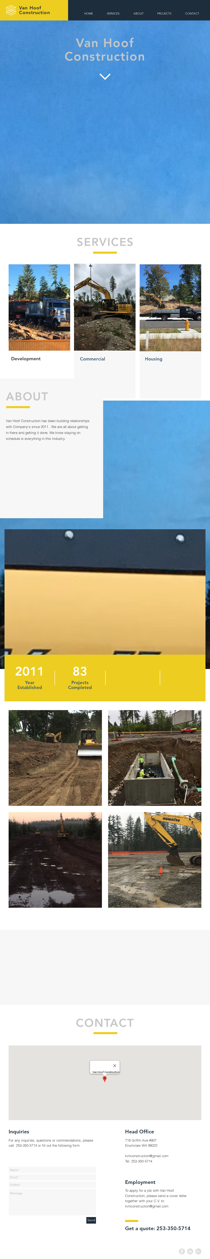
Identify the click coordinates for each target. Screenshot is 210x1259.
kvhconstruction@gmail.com (146, 1156)
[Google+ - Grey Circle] (198, 1251)
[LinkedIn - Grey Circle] (190, 1251)
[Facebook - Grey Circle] (182, 1251)
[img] (55, 758)
